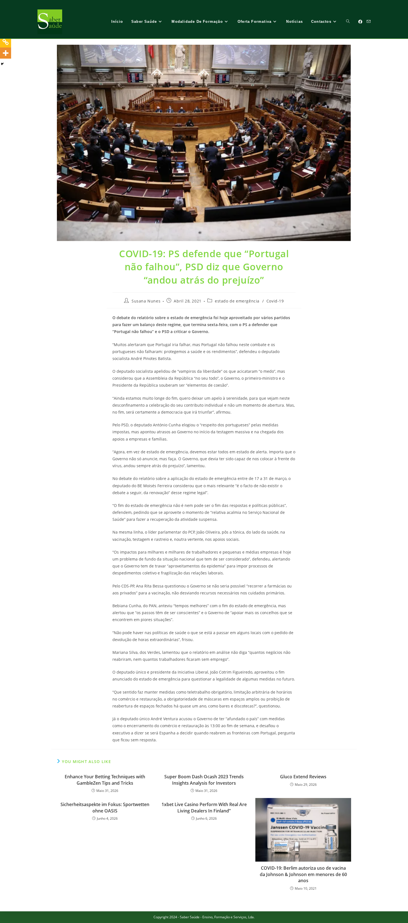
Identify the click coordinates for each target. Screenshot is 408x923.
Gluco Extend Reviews (303, 777)
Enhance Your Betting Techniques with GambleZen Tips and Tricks (105, 780)
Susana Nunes (146, 301)
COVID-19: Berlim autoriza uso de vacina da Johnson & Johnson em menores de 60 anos (303, 874)
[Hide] (2, 64)
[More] (5, 53)
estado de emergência (237, 301)
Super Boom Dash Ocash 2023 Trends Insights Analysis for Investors (204, 780)
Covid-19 (275, 301)
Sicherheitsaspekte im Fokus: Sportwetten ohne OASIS (105, 807)
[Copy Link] (5, 41)
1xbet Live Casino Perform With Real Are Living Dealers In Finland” (204, 807)
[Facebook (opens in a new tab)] (360, 22)
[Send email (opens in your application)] (368, 21)
